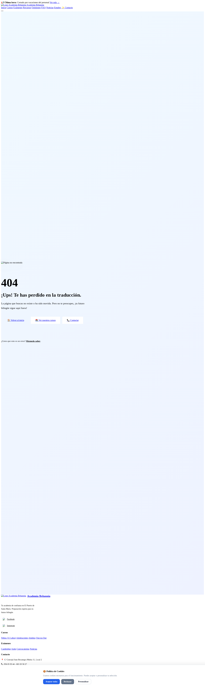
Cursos (10, 7)
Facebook (11, 619)
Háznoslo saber (33, 341)
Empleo (57, 7)
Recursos (27, 7)
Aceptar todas (51, 681)
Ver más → (55, 2)
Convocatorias (23, 649)
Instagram (11, 626)
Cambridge (6, 649)
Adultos (31, 638)
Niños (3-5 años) (8, 638)
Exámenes (17, 7)
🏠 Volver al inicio (15, 320)
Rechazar (68, 681)
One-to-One (41, 638)
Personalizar (83, 681)
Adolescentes (22, 638)
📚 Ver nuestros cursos (45, 320)
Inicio (3, 7)
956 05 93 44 (9, 664)
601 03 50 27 (21, 664)
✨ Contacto (67, 7)
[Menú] (2, 10)
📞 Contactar (73, 320)
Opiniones (36, 7)
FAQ (43, 7)
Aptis (13, 649)
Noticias (50, 7)
